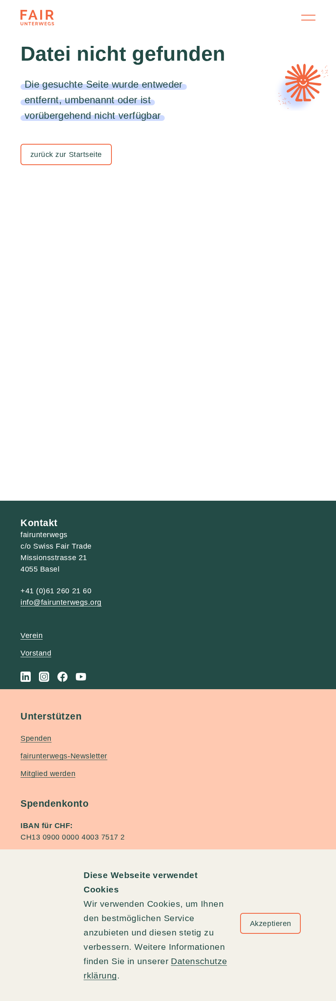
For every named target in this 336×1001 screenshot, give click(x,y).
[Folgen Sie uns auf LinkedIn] (25, 677)
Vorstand (35, 653)
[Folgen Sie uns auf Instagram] (44, 677)
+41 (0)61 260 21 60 (55, 591)
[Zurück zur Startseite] (37, 17)
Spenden (36, 738)
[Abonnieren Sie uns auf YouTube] (81, 677)
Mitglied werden (47, 773)
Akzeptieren (270, 923)
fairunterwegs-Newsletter (63, 756)
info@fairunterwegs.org (61, 602)
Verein (31, 635)
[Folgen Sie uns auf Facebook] (62, 677)
